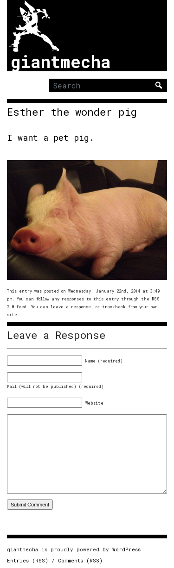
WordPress (126, 549)
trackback (114, 306)
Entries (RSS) (27, 560)
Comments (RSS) (80, 560)
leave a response (71, 306)
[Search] (158, 85)
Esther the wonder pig (72, 112)
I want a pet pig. (50, 137)
